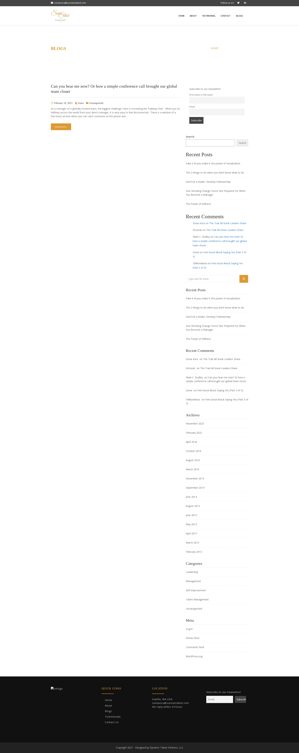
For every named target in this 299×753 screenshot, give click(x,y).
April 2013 (191, 533)
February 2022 (194, 432)
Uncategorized (96, 103)
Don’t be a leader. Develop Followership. (208, 181)
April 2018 (191, 441)
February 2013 (194, 551)
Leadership (192, 572)
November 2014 (195, 478)
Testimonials (113, 716)
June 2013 (191, 515)
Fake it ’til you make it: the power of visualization (213, 163)
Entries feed (192, 638)
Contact (225, 15)
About (193, 15)
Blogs (239, 15)
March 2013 (192, 542)
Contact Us (112, 722)
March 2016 (192, 469)
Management (193, 581)
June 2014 (191, 496)
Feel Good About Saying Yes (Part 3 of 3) (220, 390)
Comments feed (195, 647)
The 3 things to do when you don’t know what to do (215, 172)
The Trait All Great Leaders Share (227, 223)
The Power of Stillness (198, 203)
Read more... (61, 126)
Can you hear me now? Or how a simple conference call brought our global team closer (220, 241)
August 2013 (193, 506)
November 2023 (195, 423)
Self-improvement (196, 590)
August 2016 (193, 460)
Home (181, 15)
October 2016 (193, 451)
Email (192, 106)
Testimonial (208, 15)
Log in (189, 628)
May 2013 (191, 524)
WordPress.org (194, 656)
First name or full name (201, 94)
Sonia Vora (199, 223)
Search (190, 136)
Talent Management (197, 599)
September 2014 (195, 487)
